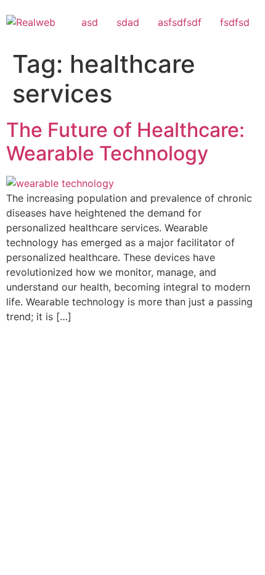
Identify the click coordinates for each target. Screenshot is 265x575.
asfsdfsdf (180, 22)
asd (89, 22)
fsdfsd (235, 22)
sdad (127, 22)
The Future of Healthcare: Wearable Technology (125, 141)
